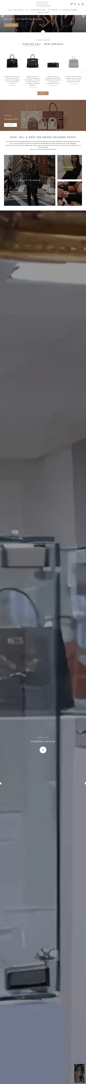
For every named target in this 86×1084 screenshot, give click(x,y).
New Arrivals (19, 10)
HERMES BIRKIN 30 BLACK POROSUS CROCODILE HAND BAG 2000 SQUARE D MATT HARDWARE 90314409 (12, 80)
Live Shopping (52, 10)
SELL (26, 10)
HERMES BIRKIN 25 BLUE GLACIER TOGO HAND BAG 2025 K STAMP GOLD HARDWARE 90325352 (74, 79)
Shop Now (10, 25)
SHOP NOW (10, 125)
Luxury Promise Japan (38, 10)
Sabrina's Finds (43, 12)
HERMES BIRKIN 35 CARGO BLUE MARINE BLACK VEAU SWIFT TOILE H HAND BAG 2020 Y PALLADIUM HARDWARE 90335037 (33, 81)
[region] (43, 16)
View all (43, 93)
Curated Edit (32, 44)
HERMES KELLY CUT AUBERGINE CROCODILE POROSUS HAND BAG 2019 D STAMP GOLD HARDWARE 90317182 (53, 80)
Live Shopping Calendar (68, 10)
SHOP (10, 10)
